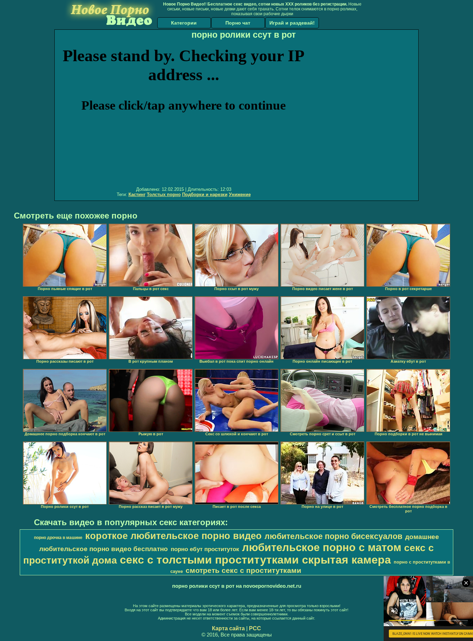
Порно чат (237, 23)
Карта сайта (228, 628)
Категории (184, 23)
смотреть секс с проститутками (243, 570)
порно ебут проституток (205, 549)
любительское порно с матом (321, 547)
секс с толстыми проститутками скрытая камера (255, 560)
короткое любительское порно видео (173, 536)
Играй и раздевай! (292, 23)
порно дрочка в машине (58, 537)
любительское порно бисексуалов (333, 536)
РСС (255, 628)
